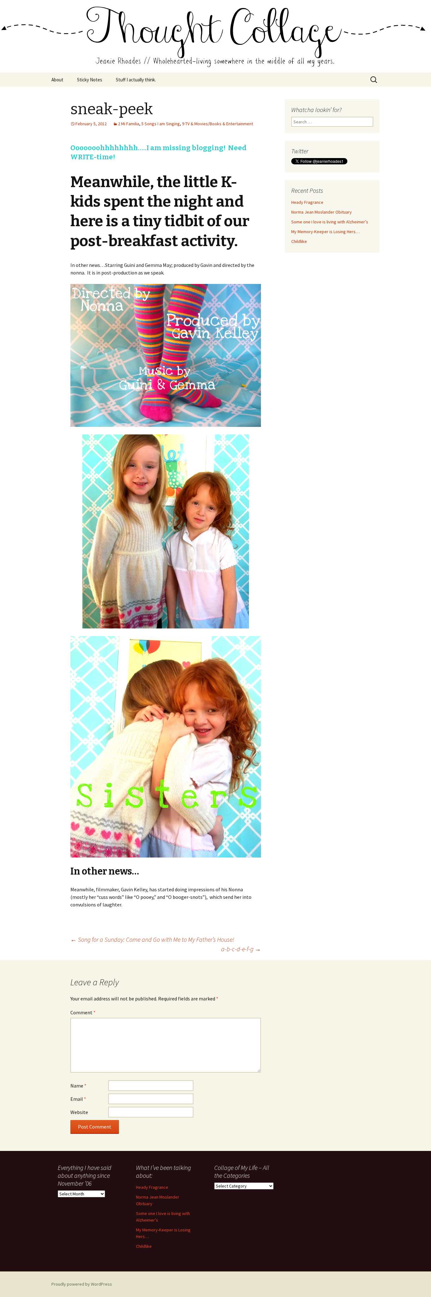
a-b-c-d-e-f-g (241, 949)
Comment (83, 1012)
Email (78, 1099)
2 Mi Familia (128, 124)
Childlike (299, 241)
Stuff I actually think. (136, 80)
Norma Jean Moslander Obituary (321, 212)
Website (79, 1112)
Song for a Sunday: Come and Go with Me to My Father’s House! (152, 939)
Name (78, 1085)
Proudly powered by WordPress (81, 1284)
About (57, 80)
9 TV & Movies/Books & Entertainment (217, 124)
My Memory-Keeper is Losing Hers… (325, 231)
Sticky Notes (89, 80)
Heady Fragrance (307, 202)
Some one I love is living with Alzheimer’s (329, 222)
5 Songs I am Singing (160, 124)
